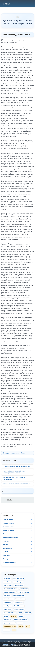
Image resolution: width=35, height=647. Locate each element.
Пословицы (6, 555)
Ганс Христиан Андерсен (10, 588)
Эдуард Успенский (19, 609)
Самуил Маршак (18, 602)
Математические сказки (10, 537)
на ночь (20, 623)
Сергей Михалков (19, 605)
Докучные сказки (8, 530)
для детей (13, 616)
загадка (21, 616)
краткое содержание (9, 623)
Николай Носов (20, 599)
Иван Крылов (24, 588)
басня (20, 612)
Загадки (5, 544)
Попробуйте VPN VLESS (9, 644)
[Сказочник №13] (6, 4)
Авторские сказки (8, 523)
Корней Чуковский (24, 592)
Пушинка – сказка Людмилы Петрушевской (16, 466)
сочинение (7, 630)
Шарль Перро (7, 609)
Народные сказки (8, 526)
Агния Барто (7, 578)
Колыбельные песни (9, 562)
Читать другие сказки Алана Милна (14, 453)
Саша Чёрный (7, 605)
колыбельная (7, 619)
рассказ (21, 626)
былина (6, 616)
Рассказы (6, 541)
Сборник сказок (8, 519)
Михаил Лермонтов (18, 595)
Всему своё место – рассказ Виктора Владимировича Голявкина (14, 471)
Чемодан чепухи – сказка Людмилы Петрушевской (14, 478)
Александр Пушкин (18, 578)
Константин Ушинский (10, 592)
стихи (14, 630)
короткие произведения (20, 619)
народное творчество (10, 626)
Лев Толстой (7, 595)
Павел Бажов (7, 602)
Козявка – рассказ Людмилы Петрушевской (16, 483)
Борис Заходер (18, 582)
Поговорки (6, 559)
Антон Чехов (7, 582)
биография (28, 612)
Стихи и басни (7, 548)
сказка (9, 500)
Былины (5, 551)
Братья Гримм (8, 585)
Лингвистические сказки (10, 534)
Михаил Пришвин (8, 599)
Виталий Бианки (19, 585)
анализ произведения (10, 612)
